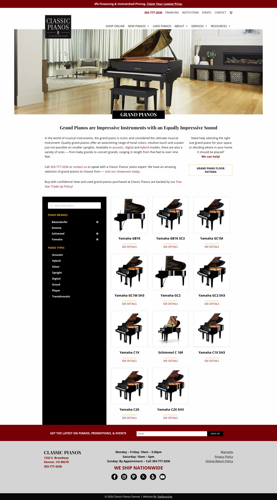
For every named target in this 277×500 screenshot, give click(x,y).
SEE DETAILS (129, 247)
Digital (56, 278)
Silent (55, 266)
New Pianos (137, 26)
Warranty (227, 452)
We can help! (210, 156)
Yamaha (57, 239)
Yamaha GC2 (170, 295)
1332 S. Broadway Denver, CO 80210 (56, 460)
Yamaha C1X (129, 352)
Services (197, 26)
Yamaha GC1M (211, 238)
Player (56, 290)
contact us (80, 167)
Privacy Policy (224, 457)
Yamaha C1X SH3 (211, 352)
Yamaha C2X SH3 (170, 409)
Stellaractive (165, 496)
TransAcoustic (61, 296)
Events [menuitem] (206, 12)
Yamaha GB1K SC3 (170, 238)
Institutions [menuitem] (190, 12)
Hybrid (56, 261)
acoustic (118, 147)
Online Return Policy (219, 461)
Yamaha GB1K (129, 238)
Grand (56, 284)
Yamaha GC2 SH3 (211, 295)
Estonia (56, 228)
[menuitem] (230, 12)
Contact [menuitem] (220, 12)
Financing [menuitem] (172, 12)
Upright (57, 272)
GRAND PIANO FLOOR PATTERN (211, 170)
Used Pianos (162, 26)
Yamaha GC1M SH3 (129, 295)
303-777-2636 (59, 167)
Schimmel (58, 233)
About (179, 26)
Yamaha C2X (129, 409)
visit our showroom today (122, 171)
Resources (219, 26)
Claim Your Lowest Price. (165, 4)
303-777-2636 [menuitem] (153, 12)
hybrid (144, 147)
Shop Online (115, 26)
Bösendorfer (59, 222)
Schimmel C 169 (170, 352)
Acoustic (57, 255)
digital (129, 147)
